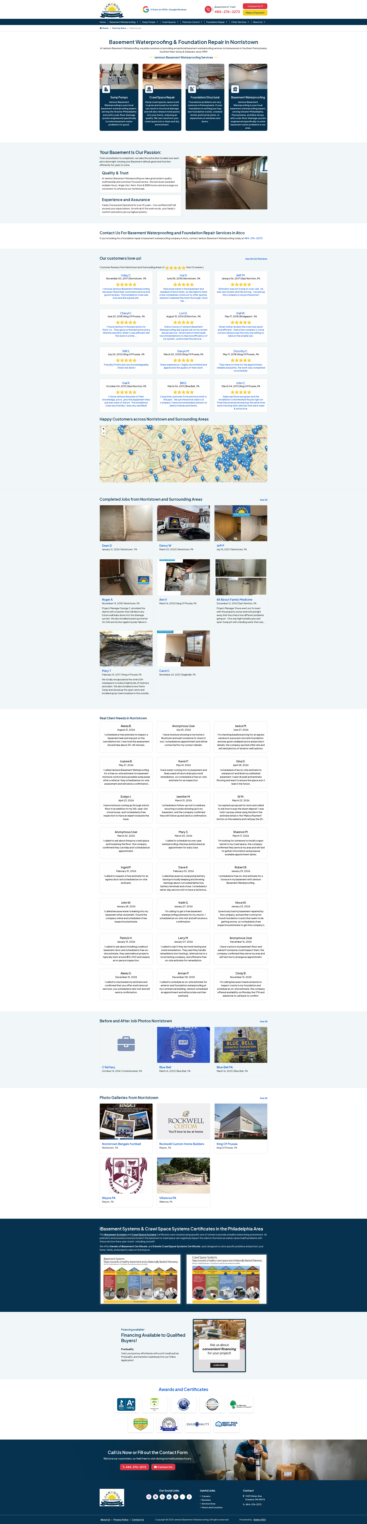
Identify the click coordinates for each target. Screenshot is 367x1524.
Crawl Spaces (169, 22)
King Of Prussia (227, 1144)
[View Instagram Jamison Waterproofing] (148, 1496)
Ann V (163, 599)
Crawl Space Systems (144, 1234)
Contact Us (254, 6)
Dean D (107, 545)
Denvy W (165, 545)
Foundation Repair (215, 22)
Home (103, 22)
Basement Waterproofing (122, 22)
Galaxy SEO (259, 1519)
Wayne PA (109, 1198)
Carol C (164, 670)
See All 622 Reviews (256, 258)
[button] (227, 446)
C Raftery (108, 1067)
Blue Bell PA (225, 1067)
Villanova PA (167, 1198)
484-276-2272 (227, 11)
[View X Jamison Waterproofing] (155, 1496)
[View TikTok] (182, 1496)
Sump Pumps (148, 22)
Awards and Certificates (183, 1389)
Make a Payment (255, 12)
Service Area (119, 28)
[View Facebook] (189, 1496)
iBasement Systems (115, 1234)
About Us (257, 22)
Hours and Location (212, 1507)
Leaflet (222, 481)
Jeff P (220, 545)
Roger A (107, 599)
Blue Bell (165, 1067)
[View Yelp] (175, 1496)
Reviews (206, 1499)
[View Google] (162, 1496)
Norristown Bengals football (121, 1144)
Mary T (106, 670)
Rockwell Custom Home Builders (181, 1144)
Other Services (238, 22)
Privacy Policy (121, 1519)
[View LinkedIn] (169, 1496)
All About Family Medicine (234, 599)
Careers (206, 1496)
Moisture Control (191, 22)
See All (263, 499)
